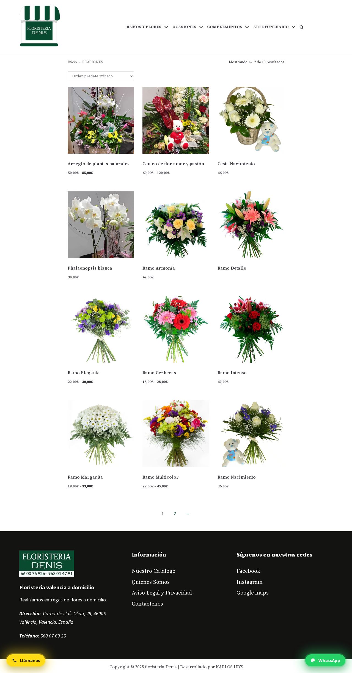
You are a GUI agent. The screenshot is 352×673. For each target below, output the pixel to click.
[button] (301, 27)
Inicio (72, 62)
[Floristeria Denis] (39, 27)
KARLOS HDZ (229, 667)
